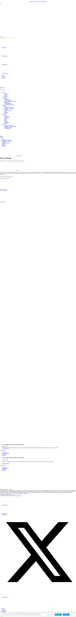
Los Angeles (6, 122)
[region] (38, 614)
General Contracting (8, 100)
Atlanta (5, 118)
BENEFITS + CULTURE (9, 125)
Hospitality (6, 109)
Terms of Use (8, 493)
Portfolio (3, 105)
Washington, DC (7, 116)
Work (5, 106)
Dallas (5, 120)
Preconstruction (7, 99)
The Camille (4, 452)
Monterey (6, 123)
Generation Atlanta (5, 453)
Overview (6, 93)
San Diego (6, 121)
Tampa (5, 119)
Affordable (6, 112)
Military (5, 113)
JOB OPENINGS (7, 128)
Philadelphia (6, 117)
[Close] (74, 614)
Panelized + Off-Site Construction (10, 101)
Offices (5, 115)
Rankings (6, 96)
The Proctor (4, 454)
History (5, 95)
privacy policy (2, 493)
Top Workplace (17, 495)
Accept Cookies (66, 614)
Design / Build (7, 102)
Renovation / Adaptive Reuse (9, 108)
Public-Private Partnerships (9, 104)
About (3, 92)
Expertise (6, 98)
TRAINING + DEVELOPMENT (10, 126)
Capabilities (4, 97)
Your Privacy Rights (17, 493)
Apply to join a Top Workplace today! (40, 1)
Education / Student (7, 110)
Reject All (58, 614)
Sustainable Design (7, 103)
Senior (5, 111)
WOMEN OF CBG (7, 127)
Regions (3, 114)
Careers (3, 124)
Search (1, 36)
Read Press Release (5, 448)
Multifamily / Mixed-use (8, 107)
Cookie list (26, 493)
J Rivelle (3, 455)
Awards (5, 94)
